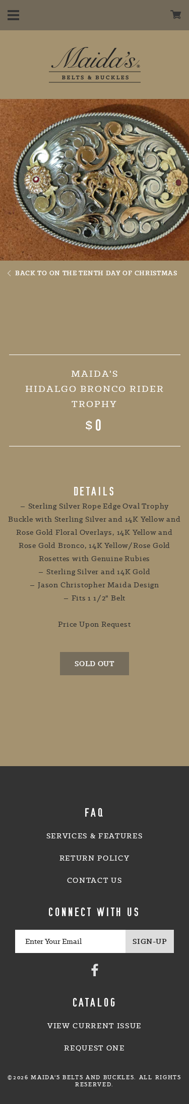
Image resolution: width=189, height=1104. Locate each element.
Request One (94, 1048)
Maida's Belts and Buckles (95, 64)
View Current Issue (94, 1026)
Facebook (94, 969)
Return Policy (94, 858)
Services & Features (94, 836)
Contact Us (94, 880)
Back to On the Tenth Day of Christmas (96, 272)
